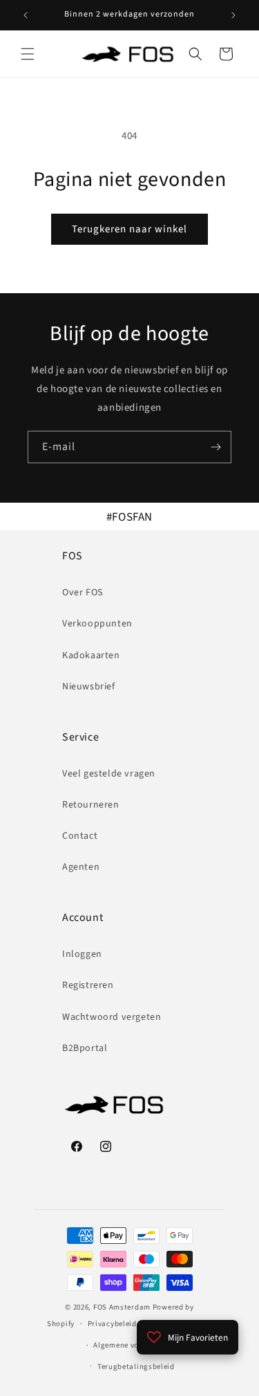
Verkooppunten (97, 624)
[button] (27, 54)
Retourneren (90, 805)
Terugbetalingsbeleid (136, 1366)
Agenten (80, 867)
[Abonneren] (215, 447)
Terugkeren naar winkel (129, 229)
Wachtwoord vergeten (111, 1017)
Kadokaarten (91, 655)
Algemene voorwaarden (135, 1345)
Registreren (88, 985)
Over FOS (82, 592)
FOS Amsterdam (122, 1307)
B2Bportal (84, 1048)
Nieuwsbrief (88, 687)
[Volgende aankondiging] (233, 15)
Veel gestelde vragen (108, 774)
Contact (79, 836)
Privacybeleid (112, 1324)
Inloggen (82, 954)
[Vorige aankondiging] (25, 15)
